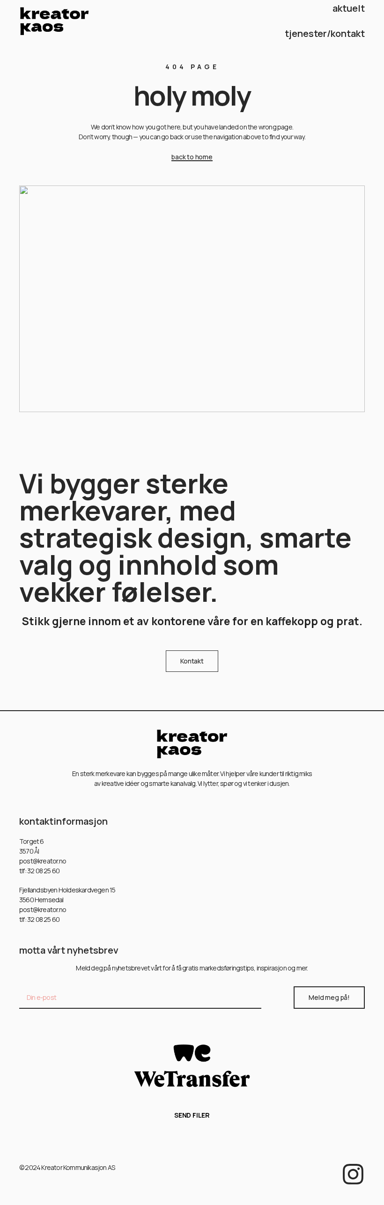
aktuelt (348, 8)
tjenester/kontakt (325, 33)
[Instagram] (353, 1174)
